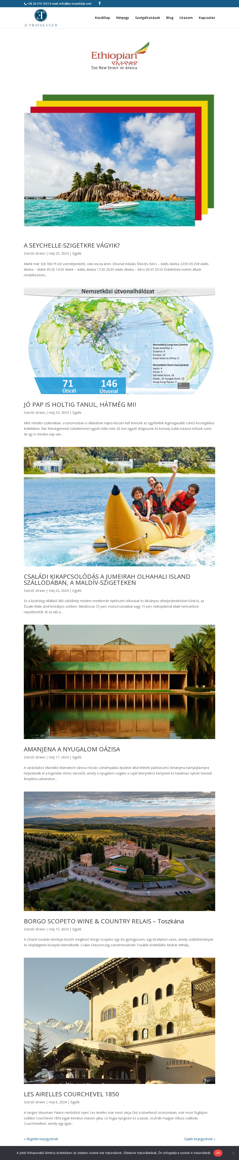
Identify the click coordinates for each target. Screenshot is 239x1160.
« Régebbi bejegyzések (41, 1139)
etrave (40, 253)
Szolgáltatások (147, 18)
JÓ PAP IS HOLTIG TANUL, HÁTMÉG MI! (80, 404)
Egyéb (76, 253)
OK (218, 1153)
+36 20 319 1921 (38, 4)
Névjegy (122, 18)
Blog (169, 18)
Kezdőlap (102, 18)
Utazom (186, 18)
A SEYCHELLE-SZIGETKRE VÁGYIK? (72, 245)
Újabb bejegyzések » (199, 1139)
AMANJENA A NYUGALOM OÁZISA (72, 749)
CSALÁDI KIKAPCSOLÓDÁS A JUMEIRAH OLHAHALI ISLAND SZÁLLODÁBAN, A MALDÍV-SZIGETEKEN (107, 579)
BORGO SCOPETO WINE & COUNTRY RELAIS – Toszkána (104, 921)
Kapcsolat (207, 18)
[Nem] (233, 1153)
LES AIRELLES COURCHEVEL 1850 (71, 1094)
